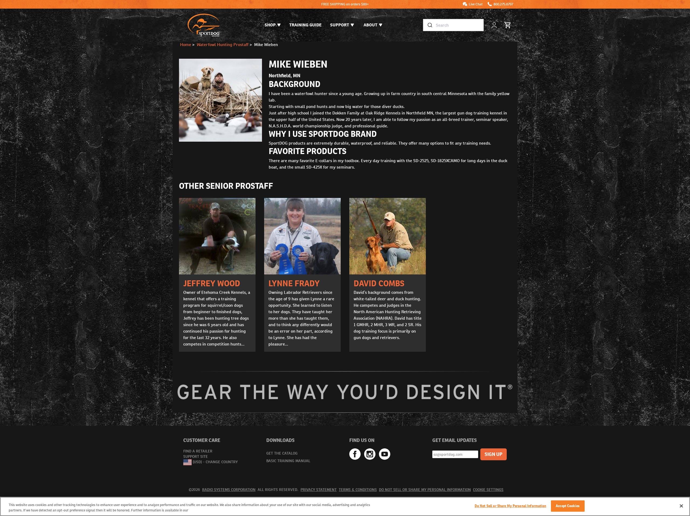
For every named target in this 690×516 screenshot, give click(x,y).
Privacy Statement (319, 489)
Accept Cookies (567, 506)
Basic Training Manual (288, 460)
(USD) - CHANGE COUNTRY (215, 461)
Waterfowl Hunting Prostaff (223, 44)
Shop (270, 25)
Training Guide (305, 25)
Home (185, 44)
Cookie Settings (488, 489)
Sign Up (493, 454)
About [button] (370, 25)
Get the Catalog (282, 453)
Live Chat (476, 4)
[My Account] (494, 25)
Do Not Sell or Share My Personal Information (425, 489)
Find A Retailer (197, 451)
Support (339, 25)
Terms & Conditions (358, 489)
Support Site (195, 456)
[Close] (681, 506)
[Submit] (429, 25)
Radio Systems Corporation (229, 489)
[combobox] (453, 25)
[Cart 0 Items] (507, 25)
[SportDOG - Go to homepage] (204, 25)
